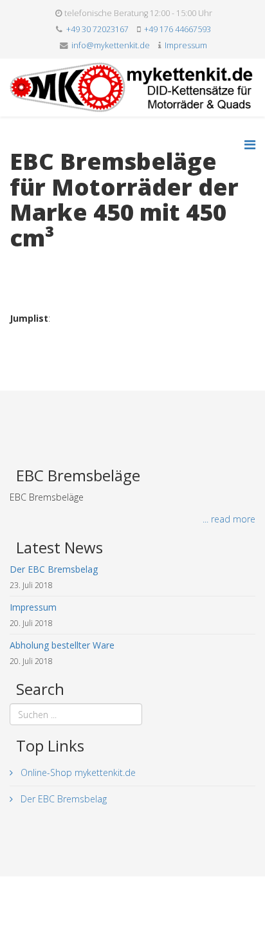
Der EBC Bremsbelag (62, 799)
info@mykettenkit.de (110, 45)
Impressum (186, 45)
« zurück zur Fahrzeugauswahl (71, 264)
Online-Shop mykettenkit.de (77, 772)
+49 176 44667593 (177, 29)
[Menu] (249, 144)
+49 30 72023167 (97, 29)
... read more (229, 519)
